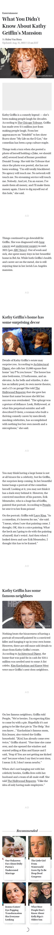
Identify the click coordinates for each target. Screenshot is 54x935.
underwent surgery (27, 246)
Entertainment (10, 13)
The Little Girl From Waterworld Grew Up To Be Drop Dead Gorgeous (38, 868)
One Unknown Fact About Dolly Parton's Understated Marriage (13, 867)
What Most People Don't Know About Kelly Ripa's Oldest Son (37, 913)
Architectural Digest (29, 653)
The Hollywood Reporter (21, 781)
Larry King (40, 515)
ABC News (20, 250)
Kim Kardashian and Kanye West (30, 665)
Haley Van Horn (13, 39)
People (46, 504)
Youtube (47, 353)
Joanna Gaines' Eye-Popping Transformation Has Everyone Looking (13, 913)
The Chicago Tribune (30, 122)
